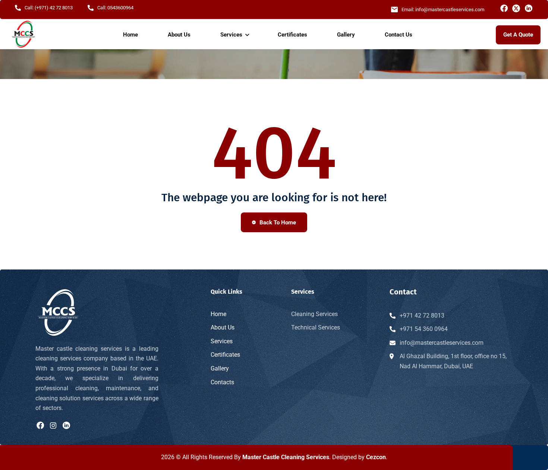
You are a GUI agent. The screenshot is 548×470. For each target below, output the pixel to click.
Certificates (292, 34)
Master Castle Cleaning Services (285, 457)
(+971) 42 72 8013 (54, 7)
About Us (179, 34)
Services (231, 34)
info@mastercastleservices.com (449, 9)
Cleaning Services (314, 314)
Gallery (346, 34)
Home (130, 34)
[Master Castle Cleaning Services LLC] (23, 35)
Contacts (222, 382)
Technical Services (315, 327)
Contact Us (398, 34)
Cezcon (376, 457)
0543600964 (120, 7)
